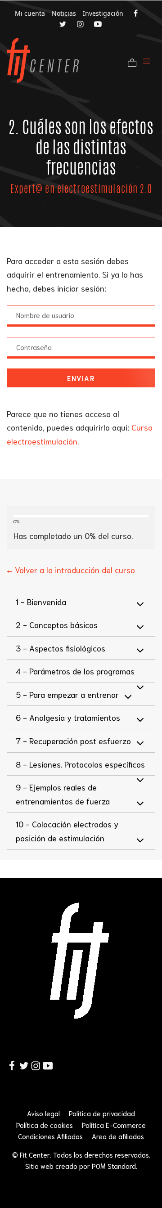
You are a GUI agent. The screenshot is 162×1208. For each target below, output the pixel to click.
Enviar (81, 377)
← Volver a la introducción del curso (71, 569)
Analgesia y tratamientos (68, 717)
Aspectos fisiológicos (60, 647)
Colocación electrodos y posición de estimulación (67, 830)
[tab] (81, 602)
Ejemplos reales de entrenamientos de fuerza (63, 793)
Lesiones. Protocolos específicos (80, 764)
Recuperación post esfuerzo (73, 740)
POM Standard (114, 1165)
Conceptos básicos (57, 624)
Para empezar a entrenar (67, 694)
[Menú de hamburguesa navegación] (146, 60)
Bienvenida (41, 601)
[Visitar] (136, 13)
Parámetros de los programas (75, 670)
